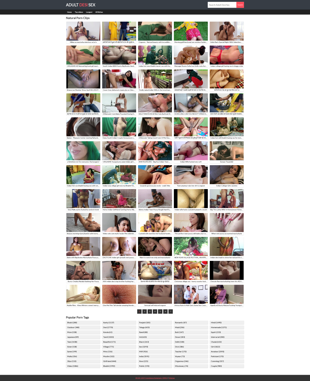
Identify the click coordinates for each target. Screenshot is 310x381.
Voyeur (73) (180, 356)
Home (69, 12)
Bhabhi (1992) (109, 366)
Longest (89, 12)
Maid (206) (179, 327)
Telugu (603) (144, 327)
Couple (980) (216, 366)
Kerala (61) (107, 332)
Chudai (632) (216, 342)
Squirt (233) (216, 332)
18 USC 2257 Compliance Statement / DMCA (151, 378)
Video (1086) (72, 366)
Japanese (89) (73, 337)
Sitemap (172, 378)
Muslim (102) (108, 356)
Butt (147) (179, 332)
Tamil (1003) (108, 337)
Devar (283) (180, 337)
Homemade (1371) (219, 327)
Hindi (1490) (216, 322)
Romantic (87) (181, 322)
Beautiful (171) (109, 342)
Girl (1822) (215, 346)
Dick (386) (179, 346)
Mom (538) (72, 332)
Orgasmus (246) (181, 361)
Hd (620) (143, 337)
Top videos (79, 12)
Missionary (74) (181, 366)
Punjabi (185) (144, 322)
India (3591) (144, 356)
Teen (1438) (72, 342)
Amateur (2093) (217, 351)
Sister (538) (72, 346)
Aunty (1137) (108, 322)
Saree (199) (72, 351)
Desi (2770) (108, 327)
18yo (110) (71, 361)
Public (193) (144, 366)
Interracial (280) (217, 337)
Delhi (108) (179, 342)
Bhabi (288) (72, 322)
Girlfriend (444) (109, 361)
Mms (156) (107, 351)
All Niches (99, 12)
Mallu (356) (72, 356)
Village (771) (108, 346)
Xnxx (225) (143, 361)
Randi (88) (143, 332)
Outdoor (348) (73, 327)
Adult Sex (80, 4)
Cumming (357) (217, 361)
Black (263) (144, 342)
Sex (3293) (143, 346)
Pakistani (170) (217, 356)
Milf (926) (143, 351)
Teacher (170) (180, 351)
